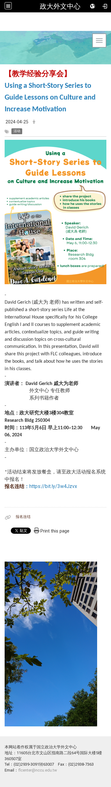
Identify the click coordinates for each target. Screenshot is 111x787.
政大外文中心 (60, 6)
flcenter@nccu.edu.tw (37, 770)
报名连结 (14, 486)
